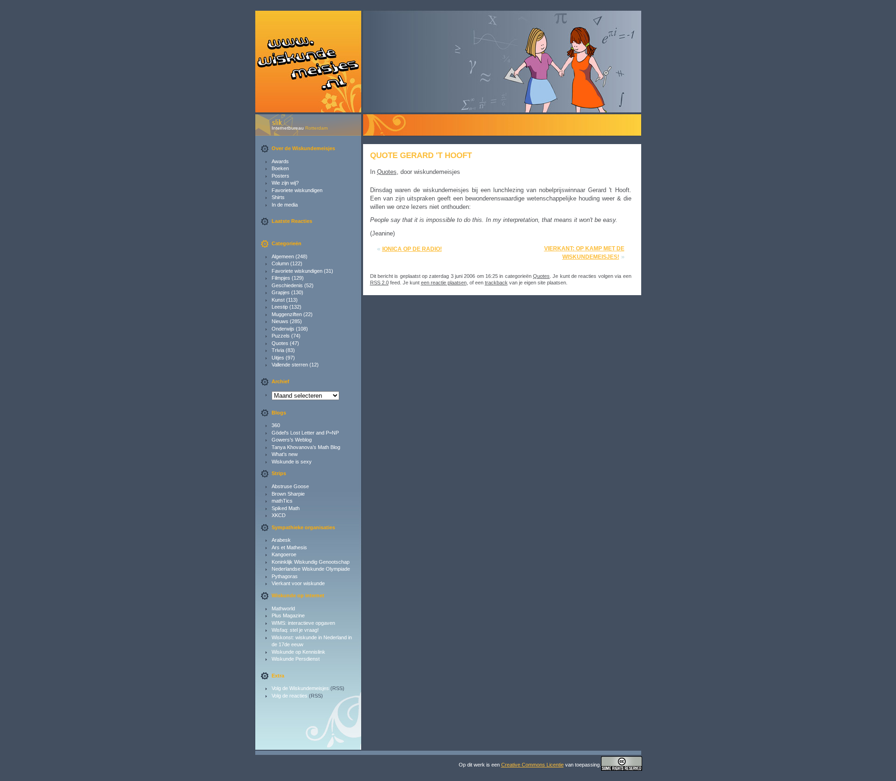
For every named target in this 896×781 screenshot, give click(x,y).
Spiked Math (286, 508)
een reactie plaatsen (444, 282)
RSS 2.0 (379, 282)
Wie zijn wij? (285, 183)
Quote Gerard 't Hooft (421, 155)
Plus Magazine (288, 615)
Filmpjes (281, 278)
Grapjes (281, 292)
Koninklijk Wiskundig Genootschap (311, 562)
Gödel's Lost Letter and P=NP (305, 432)
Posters (280, 176)
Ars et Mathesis (289, 547)
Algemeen (283, 256)
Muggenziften (287, 314)
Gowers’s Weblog (292, 439)
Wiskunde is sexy (292, 461)
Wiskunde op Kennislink (298, 652)
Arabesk (281, 540)
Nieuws (280, 321)
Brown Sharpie (288, 494)
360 (276, 425)
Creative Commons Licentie (532, 764)
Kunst (278, 300)
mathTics (282, 501)
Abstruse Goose (290, 486)
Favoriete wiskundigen (297, 190)
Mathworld (283, 608)
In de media (285, 204)
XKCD (279, 515)
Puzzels (281, 336)
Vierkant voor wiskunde (298, 583)
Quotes (280, 343)
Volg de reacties (290, 695)
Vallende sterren (290, 364)
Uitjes (278, 357)
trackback (496, 282)
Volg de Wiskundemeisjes (300, 688)
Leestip (280, 307)
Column (280, 263)
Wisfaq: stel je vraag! (295, 630)
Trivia (278, 350)
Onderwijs (283, 329)
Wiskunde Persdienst (296, 659)
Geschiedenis (287, 285)
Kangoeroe (284, 554)
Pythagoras (285, 576)
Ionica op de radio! (412, 249)
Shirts (278, 197)
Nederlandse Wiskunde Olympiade (311, 569)
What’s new (285, 454)
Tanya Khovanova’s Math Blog (306, 447)
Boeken (280, 168)
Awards (280, 161)
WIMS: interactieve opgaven (303, 623)
